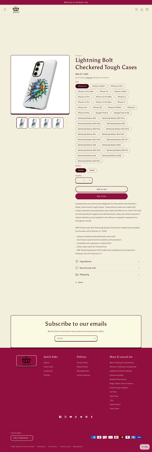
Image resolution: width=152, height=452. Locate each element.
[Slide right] (66, 123)
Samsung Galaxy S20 (87, 145)
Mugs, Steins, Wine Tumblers (121, 383)
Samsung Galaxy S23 (87, 118)
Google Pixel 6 (102, 113)
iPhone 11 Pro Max (104, 102)
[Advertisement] (76, 33)
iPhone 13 (82, 86)
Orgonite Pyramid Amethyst (121, 371)
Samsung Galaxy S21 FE (117, 139)
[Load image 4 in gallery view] (58, 123)
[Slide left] (13, 123)
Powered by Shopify (28, 446)
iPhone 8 (131, 107)
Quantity (78, 175)
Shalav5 (18, 446)
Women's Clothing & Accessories (123, 367)
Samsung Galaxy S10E (111, 155)
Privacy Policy (82, 363)
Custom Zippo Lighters (119, 388)
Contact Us (48, 371)
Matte (92, 170)
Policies (47, 375)
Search (47, 363)
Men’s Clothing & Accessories (122, 363)
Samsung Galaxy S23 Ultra (89, 123)
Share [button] (80, 282)
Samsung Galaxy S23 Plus (113, 118)
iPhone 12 (104, 91)
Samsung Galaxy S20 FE (117, 150)
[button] (5, 9)
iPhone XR (82, 107)
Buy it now (101, 196)
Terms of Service (83, 375)
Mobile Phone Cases (118, 379)
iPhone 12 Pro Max (104, 97)
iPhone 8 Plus (84, 113)
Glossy (81, 170)
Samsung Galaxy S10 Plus (89, 161)
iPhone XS (97, 107)
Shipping (89, 77)
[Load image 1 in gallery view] (22, 123)
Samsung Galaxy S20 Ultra (89, 150)
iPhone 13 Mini (98, 86)
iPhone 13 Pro (117, 86)
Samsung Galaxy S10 (87, 155)
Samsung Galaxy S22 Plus (89, 129)
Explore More (115, 404)
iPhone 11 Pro (84, 102)
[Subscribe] (94, 338)
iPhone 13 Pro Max (86, 91)
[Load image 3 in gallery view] (46, 123)
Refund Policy (82, 367)
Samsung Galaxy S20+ (111, 145)
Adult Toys (114, 396)
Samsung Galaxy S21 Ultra (89, 139)
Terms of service (65, 446)
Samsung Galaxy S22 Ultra (117, 129)
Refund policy (41, 446)
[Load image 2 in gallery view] (33, 123)
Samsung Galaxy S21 (87, 134)
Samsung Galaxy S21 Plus (113, 134)
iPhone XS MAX (114, 107)
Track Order (48, 367)
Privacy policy (52, 446)
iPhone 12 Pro (84, 97)
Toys (111, 400)
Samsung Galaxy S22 (116, 123)
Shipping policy (78, 446)
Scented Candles (117, 375)
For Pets (113, 392)
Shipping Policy (83, 371)
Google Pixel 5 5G (121, 113)
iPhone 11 (122, 97)
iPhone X (121, 102)
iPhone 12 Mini (120, 91)
